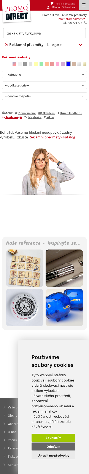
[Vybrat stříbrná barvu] (79, 63)
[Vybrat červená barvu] (52, 63)
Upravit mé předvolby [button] (53, 455)
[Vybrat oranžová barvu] (46, 63)
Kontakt (14, 465)
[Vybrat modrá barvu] (68, 63)
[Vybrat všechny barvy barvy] (14, 63)
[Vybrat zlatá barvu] (84, 63)
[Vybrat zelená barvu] (41, 63)
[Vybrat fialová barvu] (62, 63)
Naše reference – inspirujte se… (43, 243)
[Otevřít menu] (84, 5)
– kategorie (35, 44)
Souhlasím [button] (53, 437)
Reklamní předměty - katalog (52, 137)
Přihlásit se (68, 7)
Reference (15, 448)
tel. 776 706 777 (72, 23)
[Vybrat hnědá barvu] (73, 63)
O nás (12, 432)
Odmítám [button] (53, 446)
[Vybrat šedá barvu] (30, 63)
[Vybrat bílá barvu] (19, 63)
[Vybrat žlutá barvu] (35, 63)
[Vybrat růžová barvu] (57, 63)
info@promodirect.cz (71, 19)
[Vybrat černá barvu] (25, 63)
